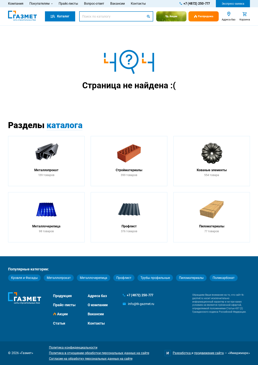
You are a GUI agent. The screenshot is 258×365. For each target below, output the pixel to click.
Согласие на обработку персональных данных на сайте (90, 359)
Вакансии (117, 3)
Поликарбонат (224, 278)
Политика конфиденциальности (73, 347)
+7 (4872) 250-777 (196, 3)
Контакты (138, 3)
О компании (98, 305)
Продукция (62, 296)
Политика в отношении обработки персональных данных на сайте (99, 353)
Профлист (123, 278)
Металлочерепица (93, 278)
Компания (15, 3)
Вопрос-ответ (94, 3)
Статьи (59, 323)
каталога (64, 125)
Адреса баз (97, 296)
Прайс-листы (68, 3)
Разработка (182, 353)
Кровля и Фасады (24, 278)
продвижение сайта (209, 353)
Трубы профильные (155, 278)
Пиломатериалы (191, 278)
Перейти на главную (116, 101)
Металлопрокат (59, 278)
